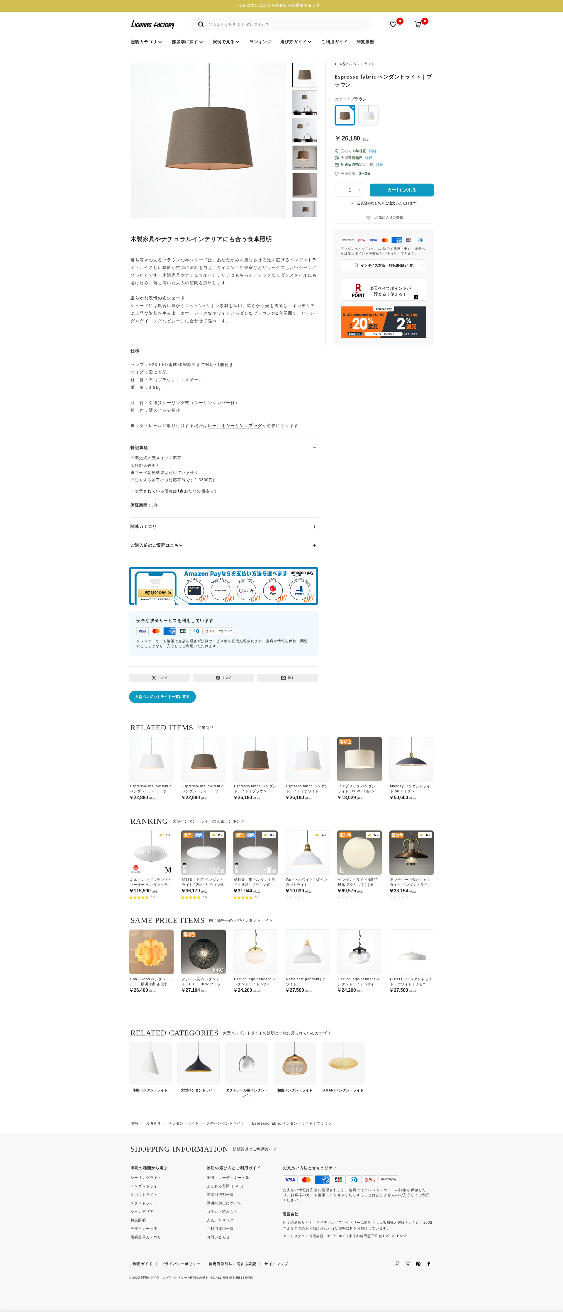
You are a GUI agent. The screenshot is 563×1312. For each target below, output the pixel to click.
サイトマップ (276, 1264)
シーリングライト (146, 1178)
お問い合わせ (218, 1237)
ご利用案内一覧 (220, 1229)
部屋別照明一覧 (220, 1195)
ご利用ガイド (141, 1264)
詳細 (372, 151)
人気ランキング (220, 1220)
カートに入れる (402, 189)
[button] (143, 134)
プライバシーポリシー (181, 1264)
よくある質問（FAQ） (226, 1186)
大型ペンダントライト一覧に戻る (162, 697)
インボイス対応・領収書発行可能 (387, 265)
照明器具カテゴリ (146, 1237)
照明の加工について (224, 1203)
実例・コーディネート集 (228, 1178)
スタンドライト (143, 1203)
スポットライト (143, 1195)
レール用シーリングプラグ (235, 425)
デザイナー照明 (143, 1229)
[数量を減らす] (341, 190)
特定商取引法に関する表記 (232, 1264)
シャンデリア (142, 1212)
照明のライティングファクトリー (164, 1277)
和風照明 (138, 1220)
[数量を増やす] (359, 190)
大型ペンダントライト (356, 64)
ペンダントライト (146, 1186)
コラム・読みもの (222, 1212)
